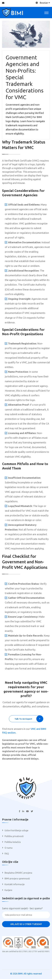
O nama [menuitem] (8, 848)
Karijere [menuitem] (8, 890)
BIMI (20, 973)
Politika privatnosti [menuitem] (14, 836)
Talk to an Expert (23, 719)
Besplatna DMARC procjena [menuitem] (18, 872)
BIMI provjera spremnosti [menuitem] (17, 878)
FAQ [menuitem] (7, 853)
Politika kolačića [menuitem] (13, 842)
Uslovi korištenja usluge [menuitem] (16, 830)
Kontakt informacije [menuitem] (15, 884)
